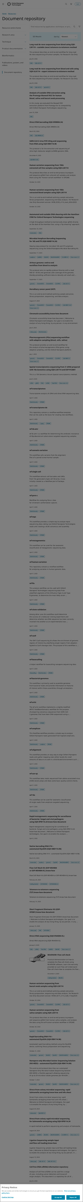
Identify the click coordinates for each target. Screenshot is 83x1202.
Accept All (58, 1197)
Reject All (73, 1197)
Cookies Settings (8, 1197)
